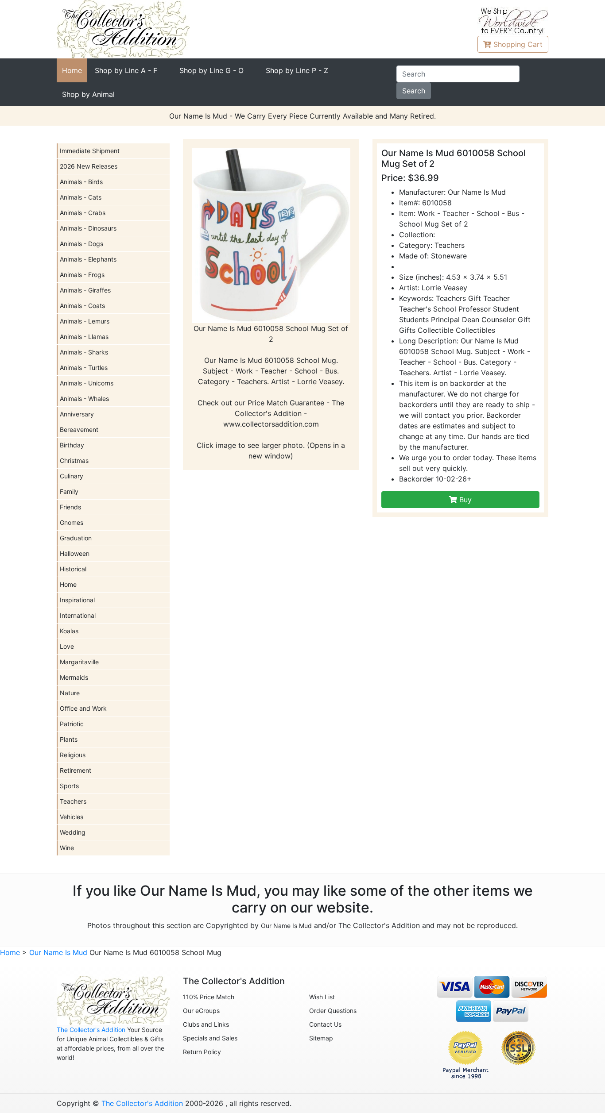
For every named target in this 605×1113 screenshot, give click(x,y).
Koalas (69, 631)
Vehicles (71, 816)
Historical (73, 569)
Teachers (73, 801)
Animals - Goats (82, 305)
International (78, 615)
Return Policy (202, 1051)
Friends (70, 507)
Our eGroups (201, 1010)
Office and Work (83, 708)
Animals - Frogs (82, 274)
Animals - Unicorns (86, 383)
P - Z (297, 70)
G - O (211, 70)
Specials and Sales (210, 1038)
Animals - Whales (84, 398)
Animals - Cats (80, 197)
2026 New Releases (88, 166)
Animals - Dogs (81, 243)
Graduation (76, 538)
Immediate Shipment (90, 150)
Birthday (72, 445)
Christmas (74, 460)
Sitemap (321, 1038)
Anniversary (77, 414)
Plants (69, 739)
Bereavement (79, 429)
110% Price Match (208, 997)
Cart (518, 44)
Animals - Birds (81, 181)
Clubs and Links (206, 1024)
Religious (72, 755)
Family (69, 491)
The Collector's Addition (91, 1029)
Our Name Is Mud (286, 925)
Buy (464, 499)
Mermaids (74, 677)
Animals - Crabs (82, 212)
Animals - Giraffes (85, 290)
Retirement (75, 770)
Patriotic (72, 724)
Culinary (71, 476)
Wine (67, 847)
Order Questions (333, 1010)
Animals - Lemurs (84, 321)
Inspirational (77, 600)
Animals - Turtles (84, 367)
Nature (70, 693)
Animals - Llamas (84, 336)
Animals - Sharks (84, 352)
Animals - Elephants (88, 259)
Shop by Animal (88, 94)
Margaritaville (79, 662)
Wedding (72, 832)
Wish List (322, 997)
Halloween (74, 553)
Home (72, 70)
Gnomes (71, 522)
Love (67, 646)
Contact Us (325, 1024)
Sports (69, 785)
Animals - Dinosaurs (88, 228)
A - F (126, 70)
